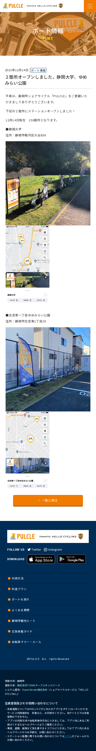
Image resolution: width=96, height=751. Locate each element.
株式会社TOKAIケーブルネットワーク (38, 685)
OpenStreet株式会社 (34, 689)
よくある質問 (21, 610)
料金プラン (19, 589)
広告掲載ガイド (22, 631)
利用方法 (18, 578)
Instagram (55, 549)
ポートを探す (21, 599)
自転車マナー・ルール (26, 642)
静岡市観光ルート (23, 621)
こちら (68, 736)
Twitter (36, 549)
